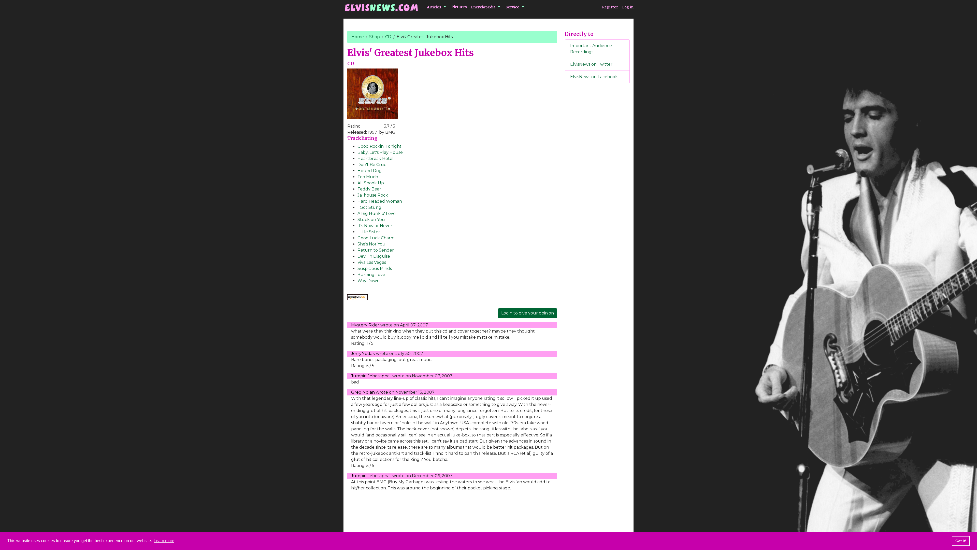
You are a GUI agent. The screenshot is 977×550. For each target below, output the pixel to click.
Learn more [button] (164, 541)
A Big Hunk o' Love (376, 213)
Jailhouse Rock (372, 195)
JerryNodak (363, 353)
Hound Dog (369, 170)
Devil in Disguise (373, 256)
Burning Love (371, 274)
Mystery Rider (365, 325)
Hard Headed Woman (379, 201)
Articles (434, 7)
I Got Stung (369, 207)
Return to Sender (375, 250)
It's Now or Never (374, 225)
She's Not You (371, 244)
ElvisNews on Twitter (591, 64)
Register (610, 7)
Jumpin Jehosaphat (371, 376)
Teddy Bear (369, 189)
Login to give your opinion (527, 313)
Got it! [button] (960, 541)
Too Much (367, 176)
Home (357, 36)
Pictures (459, 7)
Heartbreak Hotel (375, 158)
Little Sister (368, 231)
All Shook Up (370, 183)
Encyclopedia (483, 7)
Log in (628, 7)
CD (388, 36)
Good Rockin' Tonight (379, 146)
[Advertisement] (597, 171)
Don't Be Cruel (372, 164)
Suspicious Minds (374, 268)
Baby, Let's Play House (380, 152)
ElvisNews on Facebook (594, 76)
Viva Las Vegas (371, 262)
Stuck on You (371, 219)
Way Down (368, 280)
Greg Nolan (363, 392)
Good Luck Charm (376, 238)
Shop (374, 36)
